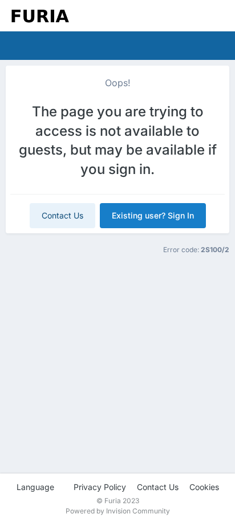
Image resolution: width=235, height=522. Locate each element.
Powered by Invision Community (118, 511)
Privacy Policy (100, 487)
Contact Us (62, 215)
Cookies (204, 487)
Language (36, 487)
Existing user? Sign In (153, 215)
